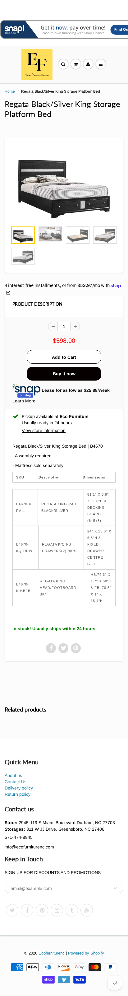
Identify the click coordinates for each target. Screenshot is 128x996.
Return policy (17, 794)
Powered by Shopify (86, 953)
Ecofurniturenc (52, 953)
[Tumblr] (72, 910)
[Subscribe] (115, 888)
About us (13, 775)
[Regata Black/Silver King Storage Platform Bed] (64, 183)
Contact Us (15, 781)
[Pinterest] (42, 910)
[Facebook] (27, 910)
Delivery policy (19, 787)
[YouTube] (86, 910)
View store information (44, 430)
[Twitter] (12, 910)
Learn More (23, 400)
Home (10, 91)
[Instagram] (57, 910)
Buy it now (64, 373)
